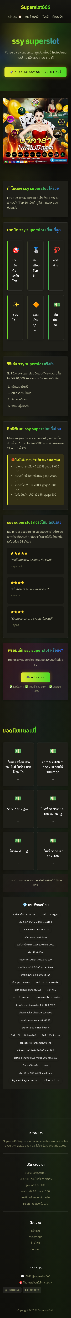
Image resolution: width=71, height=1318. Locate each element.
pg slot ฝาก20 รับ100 (35, 1204)
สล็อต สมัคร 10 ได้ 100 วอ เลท (35, 975)
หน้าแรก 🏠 (15, 16)
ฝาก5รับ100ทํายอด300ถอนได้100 (35, 922)
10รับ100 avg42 (50, 914)
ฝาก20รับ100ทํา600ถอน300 (35, 929)
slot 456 (51, 990)
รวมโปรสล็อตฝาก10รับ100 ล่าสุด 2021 (35, 945)
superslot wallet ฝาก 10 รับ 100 (35, 960)
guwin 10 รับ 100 (35, 1185)
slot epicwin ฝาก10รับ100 (28, 990)
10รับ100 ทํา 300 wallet (47, 982)
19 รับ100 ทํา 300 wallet (48, 997)
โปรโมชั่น (35, 1243)
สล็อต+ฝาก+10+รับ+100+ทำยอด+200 (35, 1050)
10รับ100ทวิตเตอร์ (51, 1035)
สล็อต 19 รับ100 (52, 1080)
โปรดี (46, 16)
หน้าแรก (35, 1231)
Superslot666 (35, 7)
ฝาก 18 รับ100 (35, 952)
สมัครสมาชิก (35, 1237)
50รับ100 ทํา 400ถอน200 (23, 1035)
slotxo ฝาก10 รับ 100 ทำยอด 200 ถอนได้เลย (35, 1058)
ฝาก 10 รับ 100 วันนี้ (20, 997)
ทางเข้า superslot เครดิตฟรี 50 (35, 1020)
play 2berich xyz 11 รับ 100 (24, 1080)
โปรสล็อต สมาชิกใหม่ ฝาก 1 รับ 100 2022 (35, 1005)
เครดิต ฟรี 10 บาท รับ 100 (35, 1191)
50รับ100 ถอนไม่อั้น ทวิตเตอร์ (35, 1179)
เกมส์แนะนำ (32, 16)
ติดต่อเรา (35, 1249)
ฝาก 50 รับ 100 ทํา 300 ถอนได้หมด (35, 1073)
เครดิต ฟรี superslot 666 (35, 1197)
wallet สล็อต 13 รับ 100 (24, 914)
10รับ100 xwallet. (35, 1173)
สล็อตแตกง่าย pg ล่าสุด (35, 937)
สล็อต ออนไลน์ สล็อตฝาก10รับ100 (35, 1013)
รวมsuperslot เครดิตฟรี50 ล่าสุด (35, 1043)
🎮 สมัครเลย (35, 677)
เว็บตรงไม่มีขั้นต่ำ (30, 1065)
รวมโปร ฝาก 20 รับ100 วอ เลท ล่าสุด (35, 967)
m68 (46, 1065)
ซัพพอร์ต (57, 16)
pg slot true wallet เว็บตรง (35, 1028)
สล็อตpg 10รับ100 (21, 982)
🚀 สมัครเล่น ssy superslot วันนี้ (35, 72)
